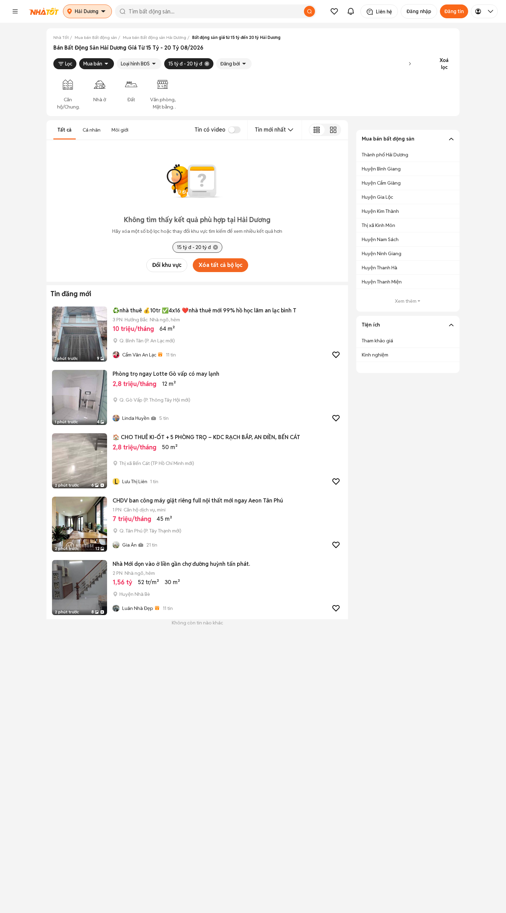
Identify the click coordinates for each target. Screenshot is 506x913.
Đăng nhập (419, 11)
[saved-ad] (334, 11)
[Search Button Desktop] (309, 11)
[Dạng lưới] (333, 130)
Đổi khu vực (166, 265)
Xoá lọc (444, 63)
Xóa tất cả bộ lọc (220, 265)
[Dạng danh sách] (317, 130)
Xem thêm (406, 301)
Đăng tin (454, 11)
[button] (15, 11)
